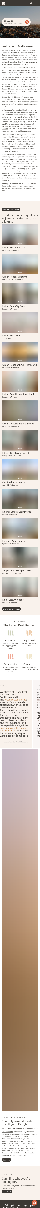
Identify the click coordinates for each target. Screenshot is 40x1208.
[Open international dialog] (31, 3)
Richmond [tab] (29, 1128)
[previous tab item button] (35, 1128)
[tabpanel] (20, 1146)
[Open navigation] (37, 3)
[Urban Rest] (3, 3)
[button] (18, 243)
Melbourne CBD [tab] (8, 1128)
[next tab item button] (37, 1128)
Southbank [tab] (20, 1128)
